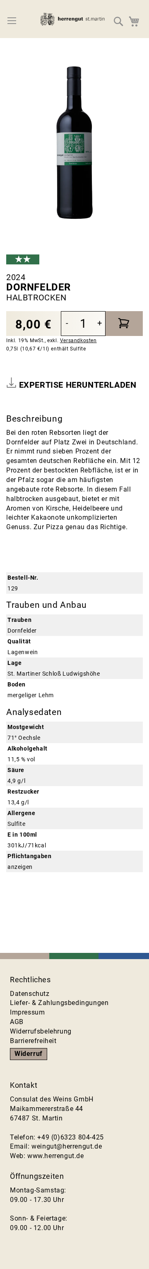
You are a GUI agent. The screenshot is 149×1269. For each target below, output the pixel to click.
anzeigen (20, 867)
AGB (17, 1022)
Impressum (27, 1012)
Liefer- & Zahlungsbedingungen (59, 1003)
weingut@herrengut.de (66, 1146)
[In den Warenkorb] (124, 323)
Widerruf (28, 1054)
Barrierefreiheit (33, 1041)
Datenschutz (30, 994)
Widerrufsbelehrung (41, 1031)
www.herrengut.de (55, 1156)
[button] (118, 21)
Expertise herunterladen (76, 385)
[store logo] (75, 21)
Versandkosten (78, 340)
